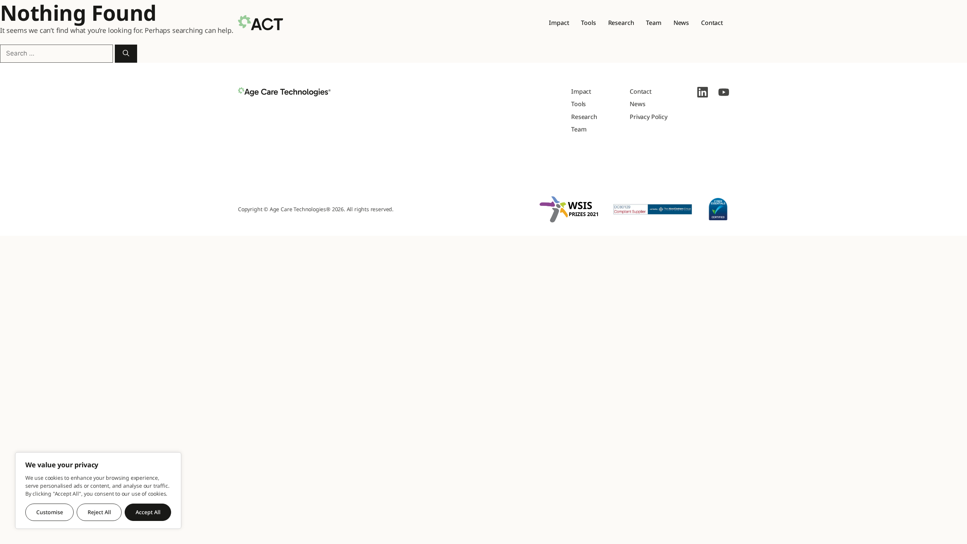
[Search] (126, 54)
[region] (98, 490)
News (681, 23)
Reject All (99, 512)
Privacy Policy (648, 117)
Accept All (148, 512)
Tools (588, 23)
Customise (49, 512)
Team (653, 23)
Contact (712, 23)
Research (621, 23)
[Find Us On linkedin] (702, 92)
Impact (559, 23)
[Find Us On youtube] (723, 92)
